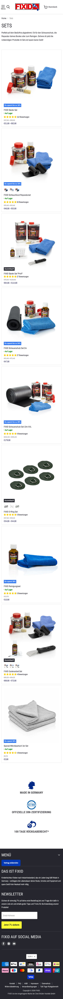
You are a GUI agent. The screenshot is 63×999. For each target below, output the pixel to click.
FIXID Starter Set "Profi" (13, 273)
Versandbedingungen (29, 986)
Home (3, 18)
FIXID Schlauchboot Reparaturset (17, 194)
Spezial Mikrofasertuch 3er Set (16, 745)
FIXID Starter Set (10, 109)
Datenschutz (46, 983)
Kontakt (12, 983)
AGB (26, 983)
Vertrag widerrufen (11, 862)
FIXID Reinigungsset (12, 586)
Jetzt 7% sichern (11, 924)
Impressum (35, 983)
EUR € (30, 956)
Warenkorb (52, 7)
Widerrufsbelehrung (12, 986)
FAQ (19, 983)
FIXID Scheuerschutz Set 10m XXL (18, 426)
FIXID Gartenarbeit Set (13, 671)
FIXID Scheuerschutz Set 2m (15, 348)
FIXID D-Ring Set (11, 511)
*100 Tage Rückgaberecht (49, 986)
